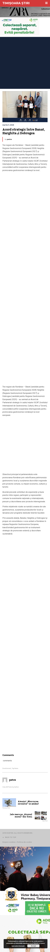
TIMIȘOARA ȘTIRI (16, 3)
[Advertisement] (25, 62)
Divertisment (6, 768)
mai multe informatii (18, 946)
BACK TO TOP (10, 837)
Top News (15, 768)
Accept (33, 946)
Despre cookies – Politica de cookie (17, 842)
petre (9, 139)
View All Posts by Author (10, 787)
